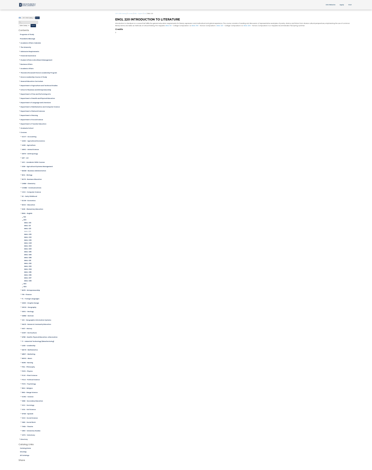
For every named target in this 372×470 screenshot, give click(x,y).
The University (26, 47)
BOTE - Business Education (32, 179)
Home (27, 5)
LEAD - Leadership (28, 346)
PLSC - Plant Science (29, 375)
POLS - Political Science (31, 380)
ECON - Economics (29, 201)
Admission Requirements (30, 51)
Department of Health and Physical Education (38, 98)
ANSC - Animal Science (30, 149)
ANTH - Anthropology (30, 154)
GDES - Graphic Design (30, 303)
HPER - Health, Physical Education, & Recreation (40, 337)
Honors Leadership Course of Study (34, 77)
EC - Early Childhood (29, 196)
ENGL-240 (28, 243)
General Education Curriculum (32, 81)
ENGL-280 (28, 255)
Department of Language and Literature (36, 103)
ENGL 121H (247, 26)
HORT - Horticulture (29, 333)
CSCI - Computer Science (31, 192)
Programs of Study (27, 34)
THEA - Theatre (27, 427)
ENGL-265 (27, 252)
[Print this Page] (20, 18)
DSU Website (330, 5)
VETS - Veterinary (28, 435)
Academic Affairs (27, 69)
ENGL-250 (28, 246)
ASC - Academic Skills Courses (33, 162)
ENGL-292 (27, 263)
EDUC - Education (28, 205)
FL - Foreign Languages (30, 299)
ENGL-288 (27, 258)
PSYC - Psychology (29, 384)
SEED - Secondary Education (32, 401)
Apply (342, 5)
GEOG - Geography (29, 307)
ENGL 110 (168, 26)
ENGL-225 (27, 234)
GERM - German (28, 316)
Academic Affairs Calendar (31, 43)
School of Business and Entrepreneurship (36, 90)
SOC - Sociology (28, 405)
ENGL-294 (28, 269)
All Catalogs (24, 455)
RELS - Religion (27, 388)
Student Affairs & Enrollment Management (36, 60)
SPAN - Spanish (27, 414)
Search (33, 25)
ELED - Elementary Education (32, 209)
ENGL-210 (27, 223)
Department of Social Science (32, 120)
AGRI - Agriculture (29, 145)
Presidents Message (27, 39)
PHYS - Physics (27, 371)
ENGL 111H (195, 26)
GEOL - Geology (28, 311)
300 (24, 284)
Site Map (23, 452)
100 (24, 217)
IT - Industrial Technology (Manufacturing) (38, 341)
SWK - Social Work (29, 422)
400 (24, 287)
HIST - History (27, 329)
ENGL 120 (220, 26)
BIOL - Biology (27, 175)
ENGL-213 (27, 229)
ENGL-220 (27, 231)
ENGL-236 (27, 240)
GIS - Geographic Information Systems (36, 320)
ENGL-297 (27, 278)
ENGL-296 (27, 275)
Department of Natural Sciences (33, 111)
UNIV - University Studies (31, 431)
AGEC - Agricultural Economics (33, 141)
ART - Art (25, 158)
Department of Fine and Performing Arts (36, 94)
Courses (24, 132)
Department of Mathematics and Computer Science (40, 107)
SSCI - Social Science (30, 418)
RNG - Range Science (30, 392)
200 (24, 220)
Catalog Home (25, 448)
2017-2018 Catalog (121, 13)
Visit (350, 5)
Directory (24, 439)
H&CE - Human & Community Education (36, 324)
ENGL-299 (27, 281)
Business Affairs (27, 64)
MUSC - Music (27, 358)
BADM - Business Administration (34, 171)
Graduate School (27, 128)
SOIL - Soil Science (29, 409)
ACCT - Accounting (29, 137)
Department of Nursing (29, 115)
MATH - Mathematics (30, 350)
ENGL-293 (27, 266)
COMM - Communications (31, 188)
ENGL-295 (27, 272)
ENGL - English (27, 213)
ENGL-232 (27, 237)
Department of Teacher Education (33, 124)
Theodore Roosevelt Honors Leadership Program (39, 73)
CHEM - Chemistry (28, 184)
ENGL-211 (27, 226)
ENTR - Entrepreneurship (31, 290)
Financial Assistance (28, 56)
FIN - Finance (27, 294)
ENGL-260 (28, 249)
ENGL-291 (27, 260)
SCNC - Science (28, 397)
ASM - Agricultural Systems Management (37, 166)
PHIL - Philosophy (28, 367)
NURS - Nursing (27, 363)
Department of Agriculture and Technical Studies (39, 86)
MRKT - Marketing (28, 354)
